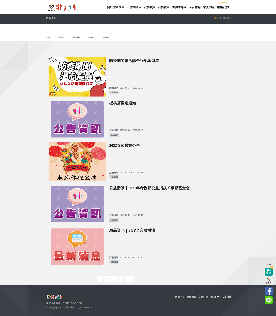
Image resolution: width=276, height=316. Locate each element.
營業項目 (136, 7)
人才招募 (226, 297)
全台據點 (195, 7)
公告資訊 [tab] (91, 37)
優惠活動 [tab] (76, 37)
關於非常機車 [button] (116, 7)
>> (131, 279)
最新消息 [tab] (61, 37)
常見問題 (209, 7)
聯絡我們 (223, 7)
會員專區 (224, 3)
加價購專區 (179, 7)
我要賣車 (164, 7)
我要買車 (150, 7)
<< (100, 279)
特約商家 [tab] (106, 37)
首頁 (216, 18)
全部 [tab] (48, 37)
